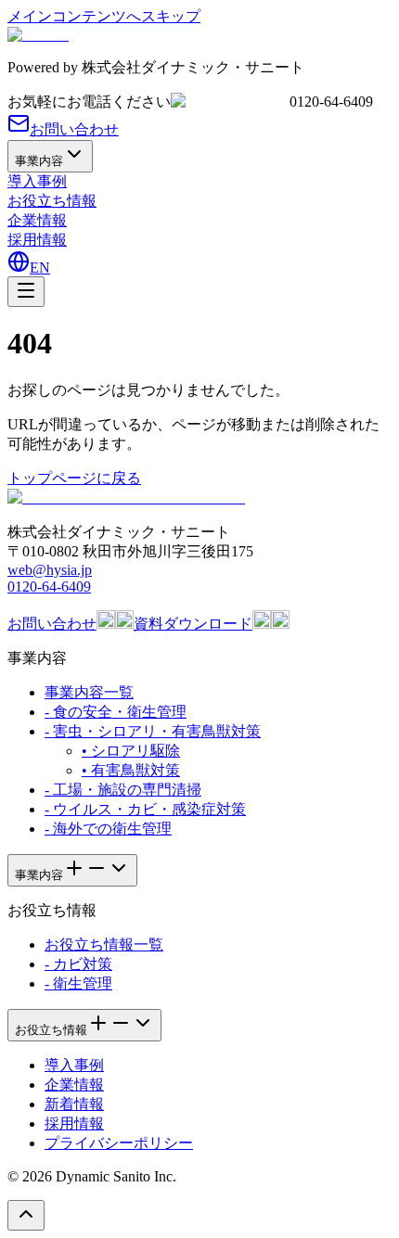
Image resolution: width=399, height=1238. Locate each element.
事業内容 (39, 161)
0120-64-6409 (49, 586)
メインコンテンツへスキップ (103, 16)
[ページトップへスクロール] (26, 1215)
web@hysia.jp (49, 570)
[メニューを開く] (26, 291)
